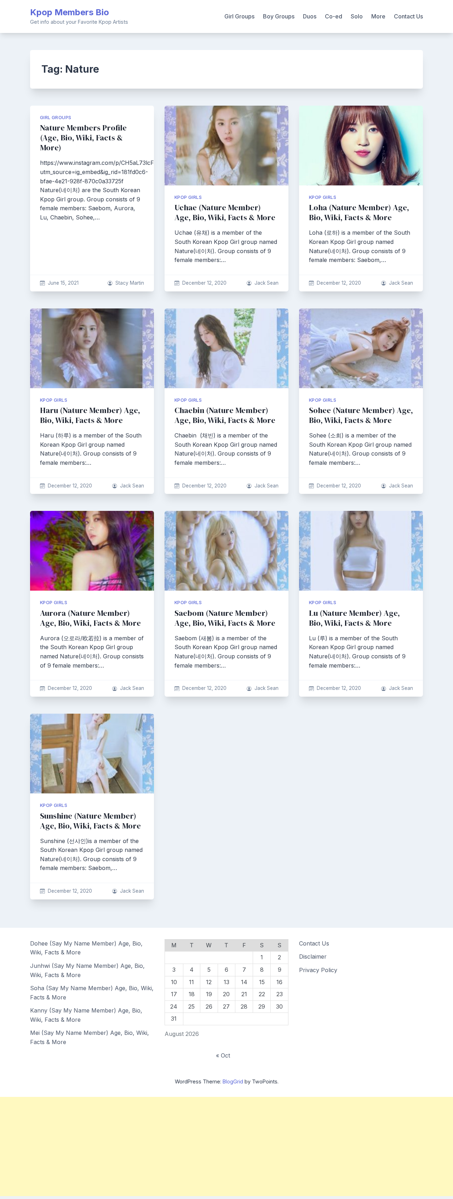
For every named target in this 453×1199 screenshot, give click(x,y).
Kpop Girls (188, 197)
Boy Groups (278, 16)
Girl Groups (239, 16)
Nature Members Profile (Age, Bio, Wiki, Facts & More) (83, 137)
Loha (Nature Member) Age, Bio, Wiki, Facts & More (359, 212)
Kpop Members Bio (69, 12)
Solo (357, 16)
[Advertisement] (212, 1146)
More (378, 16)
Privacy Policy (318, 970)
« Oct (223, 1055)
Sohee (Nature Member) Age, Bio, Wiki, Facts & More (361, 415)
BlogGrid (233, 1081)
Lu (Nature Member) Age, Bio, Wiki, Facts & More (354, 618)
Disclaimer (313, 956)
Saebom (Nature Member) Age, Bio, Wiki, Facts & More (224, 618)
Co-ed (333, 16)
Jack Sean (266, 283)
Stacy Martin (129, 283)
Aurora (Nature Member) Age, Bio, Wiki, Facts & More (90, 618)
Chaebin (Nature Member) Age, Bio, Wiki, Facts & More (224, 415)
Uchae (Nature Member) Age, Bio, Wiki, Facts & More (224, 212)
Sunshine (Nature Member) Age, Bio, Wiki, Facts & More (90, 820)
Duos (309, 16)
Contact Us (408, 16)
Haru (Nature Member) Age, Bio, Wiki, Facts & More (90, 415)
